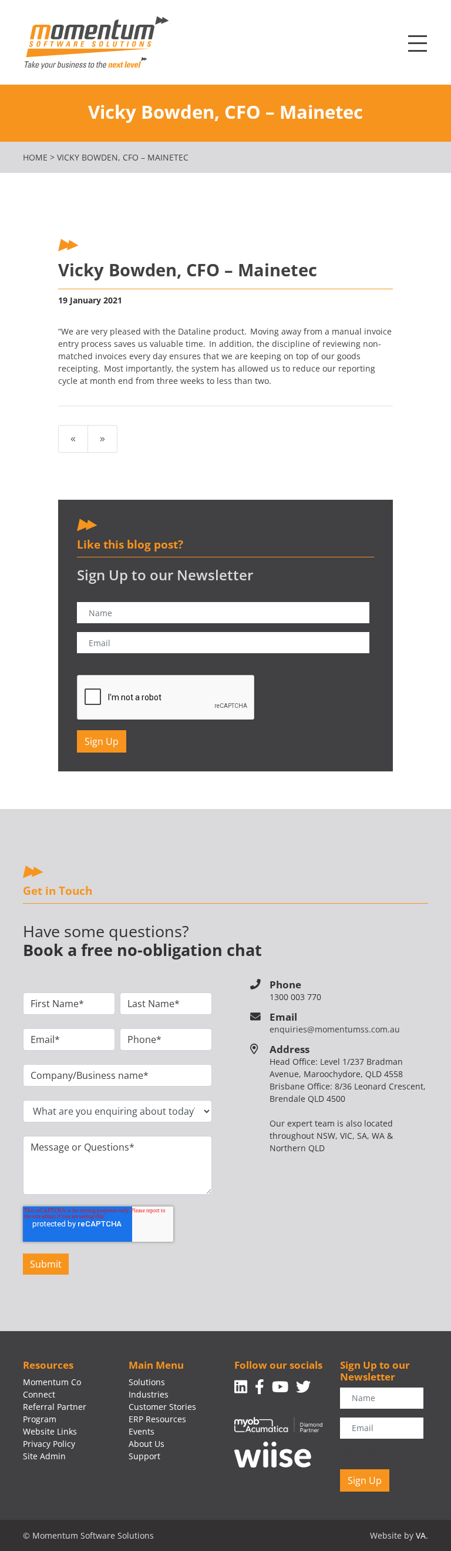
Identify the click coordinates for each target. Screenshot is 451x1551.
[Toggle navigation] (417, 44)
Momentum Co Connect (52, 1388)
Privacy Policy (49, 1443)
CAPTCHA (96, 666)
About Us (146, 1443)
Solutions (147, 1382)
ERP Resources (157, 1419)
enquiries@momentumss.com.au (335, 1029)
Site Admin (44, 1456)
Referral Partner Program (54, 1413)
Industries (149, 1394)
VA (421, 1535)
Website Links (50, 1431)
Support (144, 1456)
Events (141, 1431)
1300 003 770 (295, 996)
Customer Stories (162, 1406)
